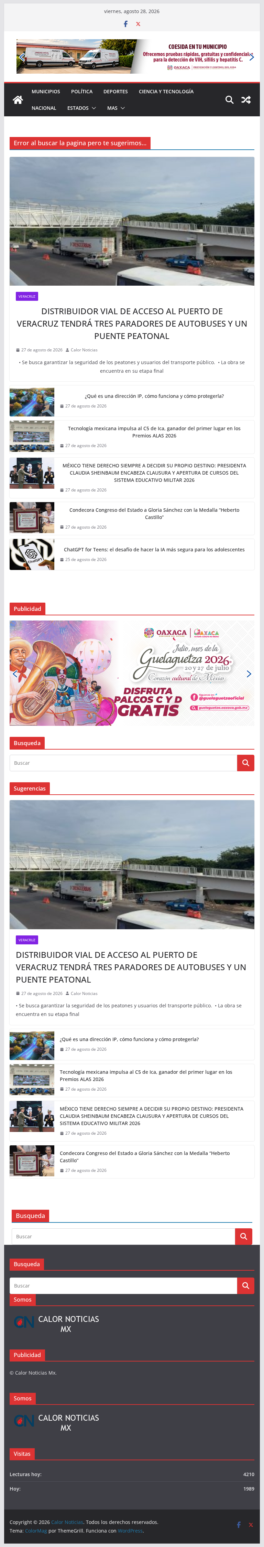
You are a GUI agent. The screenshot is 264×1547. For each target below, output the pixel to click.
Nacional (44, 108)
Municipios (46, 91)
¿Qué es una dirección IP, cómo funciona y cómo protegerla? (154, 396)
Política (81, 91)
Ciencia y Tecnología (166, 91)
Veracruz (27, 296)
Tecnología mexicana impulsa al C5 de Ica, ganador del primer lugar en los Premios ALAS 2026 (154, 432)
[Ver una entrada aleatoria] (246, 100)
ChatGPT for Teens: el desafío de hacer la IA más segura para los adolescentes (154, 549)
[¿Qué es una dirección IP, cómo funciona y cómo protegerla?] (32, 400)
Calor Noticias (84, 350)
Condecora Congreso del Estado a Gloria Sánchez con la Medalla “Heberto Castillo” (154, 513)
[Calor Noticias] (18, 100)
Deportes (115, 91)
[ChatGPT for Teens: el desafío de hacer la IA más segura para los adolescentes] (32, 554)
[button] (92, 108)
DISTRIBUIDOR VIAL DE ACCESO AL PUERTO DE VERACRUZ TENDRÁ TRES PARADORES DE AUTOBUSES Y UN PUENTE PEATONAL (132, 323)
